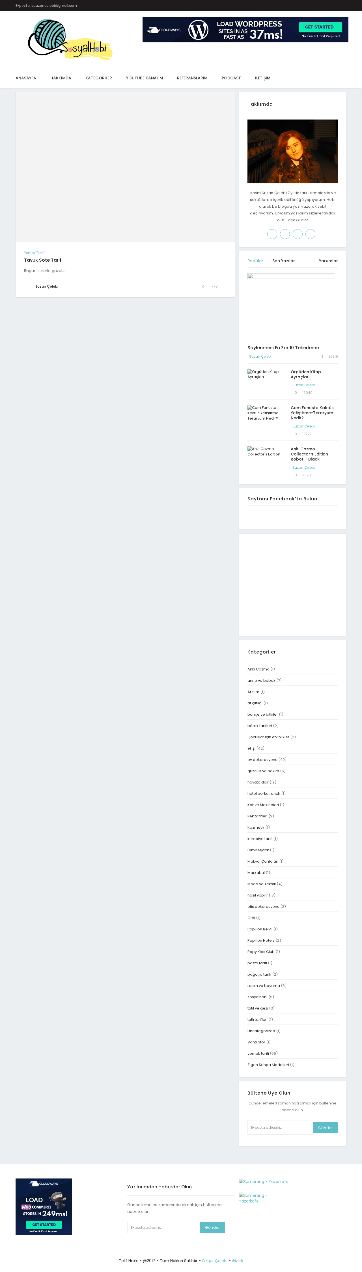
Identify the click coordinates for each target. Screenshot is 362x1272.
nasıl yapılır (257, 895)
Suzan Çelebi (260, 356)
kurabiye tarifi (259, 838)
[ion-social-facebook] (290, 5)
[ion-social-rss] (345, 5)
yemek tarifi (34, 252)
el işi (251, 748)
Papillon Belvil (259, 929)
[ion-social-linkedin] (334, 5)
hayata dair (258, 782)
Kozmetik (255, 827)
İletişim (262, 78)
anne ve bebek (261, 680)
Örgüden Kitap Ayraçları (306, 374)
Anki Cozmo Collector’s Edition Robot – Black (309, 454)
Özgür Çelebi (214, 1261)
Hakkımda (60, 78)
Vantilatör (256, 1042)
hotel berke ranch (263, 793)
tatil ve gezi (257, 1008)
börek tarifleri (259, 725)
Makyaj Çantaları (262, 861)
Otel (251, 918)
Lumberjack (258, 850)
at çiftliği (254, 703)
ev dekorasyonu (262, 759)
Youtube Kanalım (144, 78)
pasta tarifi (257, 963)
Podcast (231, 78)
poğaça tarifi (259, 974)
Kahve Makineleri (263, 805)
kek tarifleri (257, 816)
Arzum (253, 691)
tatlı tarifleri (257, 1019)
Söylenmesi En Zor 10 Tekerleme (283, 347)
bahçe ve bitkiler (262, 714)
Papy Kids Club (261, 951)
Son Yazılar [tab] (283, 261)
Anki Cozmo (258, 669)
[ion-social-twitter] (301, 5)
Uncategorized (261, 1031)
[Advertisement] (294, 584)
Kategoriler (98, 78)
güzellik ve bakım (263, 771)
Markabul (256, 872)
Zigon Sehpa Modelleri (268, 1064)
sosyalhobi (257, 997)
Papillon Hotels (261, 940)
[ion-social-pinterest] (323, 5)
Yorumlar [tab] (328, 261)
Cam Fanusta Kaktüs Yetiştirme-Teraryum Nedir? (312, 413)
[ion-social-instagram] (312, 5)
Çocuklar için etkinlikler (268, 737)
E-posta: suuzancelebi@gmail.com (46, 5)
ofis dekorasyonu (263, 906)
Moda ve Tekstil (261, 884)
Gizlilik (237, 1261)
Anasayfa (26, 78)
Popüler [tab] (255, 261)
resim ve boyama (263, 985)
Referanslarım (192, 78)
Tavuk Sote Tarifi (43, 260)
